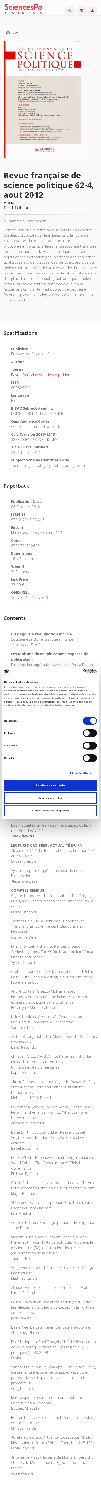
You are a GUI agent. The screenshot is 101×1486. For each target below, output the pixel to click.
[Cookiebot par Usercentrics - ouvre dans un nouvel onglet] (75, 671)
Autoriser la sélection (50, 798)
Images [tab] (17, 32)
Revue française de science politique (42, 374)
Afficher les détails (80, 773)
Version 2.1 (20, 597)
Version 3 (40, 597)
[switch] (90, 733)
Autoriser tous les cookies (50, 785)
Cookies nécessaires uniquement (50, 810)
